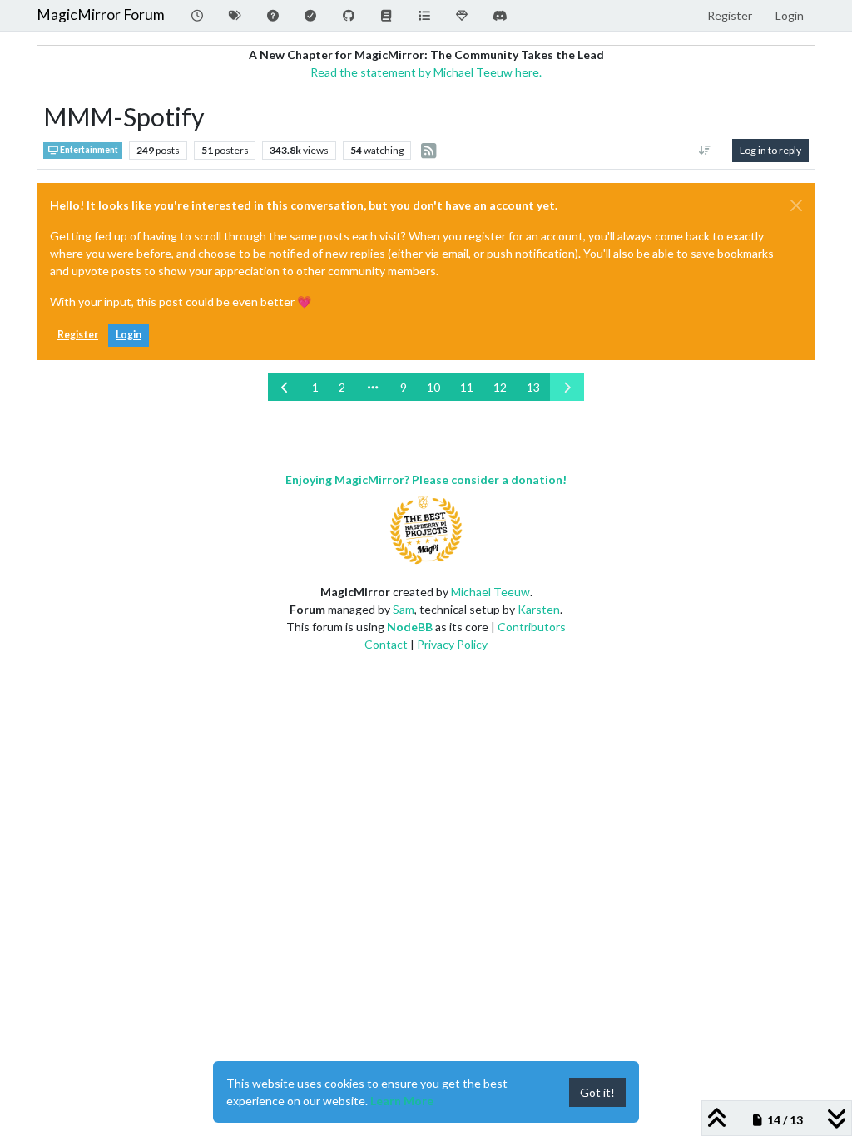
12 (500, 387)
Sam (403, 609)
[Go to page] (372, 387)
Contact (386, 644)
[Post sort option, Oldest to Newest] (705, 150)
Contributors (532, 627)
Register (77, 334)
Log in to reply (770, 150)
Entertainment (88, 150)
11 (466, 387)
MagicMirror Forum (101, 14)
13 (533, 387)
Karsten (539, 609)
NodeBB (410, 627)
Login (128, 334)
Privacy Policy (452, 644)
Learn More (401, 1101)
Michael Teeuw (490, 592)
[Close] (796, 205)
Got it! (597, 1092)
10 (433, 387)
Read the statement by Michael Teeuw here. (426, 72)
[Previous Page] (285, 387)
